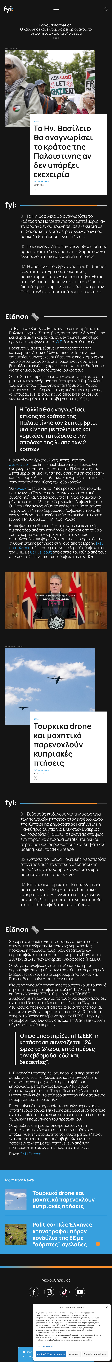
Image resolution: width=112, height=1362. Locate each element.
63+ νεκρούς (41, 552)
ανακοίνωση (19, 464)
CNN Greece (30, 1153)
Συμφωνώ (56, 603)
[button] (106, 1307)
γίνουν (20, 488)
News (36, 121)
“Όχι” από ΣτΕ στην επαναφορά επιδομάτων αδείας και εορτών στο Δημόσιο (56, 31)
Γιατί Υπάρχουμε (33, 1357)
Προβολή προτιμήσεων (94, 1354)
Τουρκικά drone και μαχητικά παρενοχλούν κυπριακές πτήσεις (64, 1199)
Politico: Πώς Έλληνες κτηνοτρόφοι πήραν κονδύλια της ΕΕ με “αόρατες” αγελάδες (62, 1234)
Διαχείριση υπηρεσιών (45, 1346)
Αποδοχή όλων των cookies (51, 1354)
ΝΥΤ (58, 341)
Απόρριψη (74, 1354)
